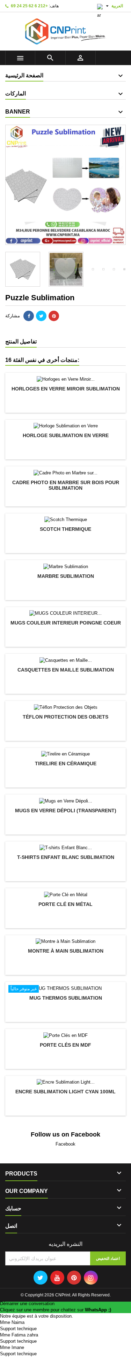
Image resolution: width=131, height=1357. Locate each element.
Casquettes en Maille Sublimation (65, 670)
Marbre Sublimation (65, 576)
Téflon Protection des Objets (65, 717)
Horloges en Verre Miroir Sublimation (66, 388)
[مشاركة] (28, 316)
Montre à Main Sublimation (65, 951)
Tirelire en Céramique (65, 763)
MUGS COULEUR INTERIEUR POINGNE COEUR (65, 623)
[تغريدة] (41, 316)
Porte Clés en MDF (65, 1045)
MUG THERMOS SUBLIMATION (65, 998)
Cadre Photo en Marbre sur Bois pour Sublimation (65, 485)
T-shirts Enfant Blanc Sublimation (65, 857)
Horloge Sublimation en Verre (66, 435)
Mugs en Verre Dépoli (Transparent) (65, 810)
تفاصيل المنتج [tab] (21, 341)
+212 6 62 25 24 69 (29, 5)
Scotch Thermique (65, 529)
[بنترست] (54, 316)
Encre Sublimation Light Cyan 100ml (65, 1091)
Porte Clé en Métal (65, 904)
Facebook (65, 1144)
